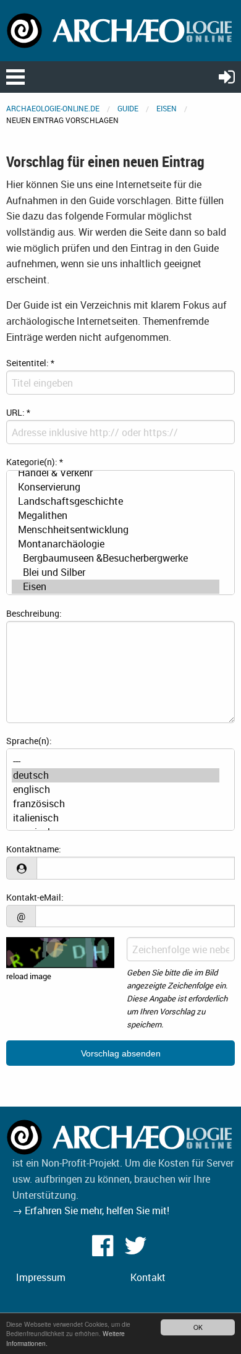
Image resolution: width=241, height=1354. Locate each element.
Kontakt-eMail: (35, 897)
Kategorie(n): (34, 462)
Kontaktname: (33, 849)
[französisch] (115, 804)
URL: (18, 412)
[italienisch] (115, 818)
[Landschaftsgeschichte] (115, 501)
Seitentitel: (30, 363)
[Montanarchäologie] (115, 544)
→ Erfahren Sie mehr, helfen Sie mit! (90, 1210)
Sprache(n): (29, 741)
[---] (115, 761)
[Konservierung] (115, 487)
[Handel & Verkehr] (115, 473)
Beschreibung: (34, 613)
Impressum (41, 1277)
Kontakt (148, 1277)
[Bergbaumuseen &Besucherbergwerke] (115, 558)
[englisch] (115, 789)
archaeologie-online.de (52, 108)
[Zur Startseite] (120, 29)
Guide (127, 108)
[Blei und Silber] (115, 572)
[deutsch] (115, 775)
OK (198, 1327)
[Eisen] (115, 587)
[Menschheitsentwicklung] (115, 530)
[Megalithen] (115, 515)
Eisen (166, 108)
